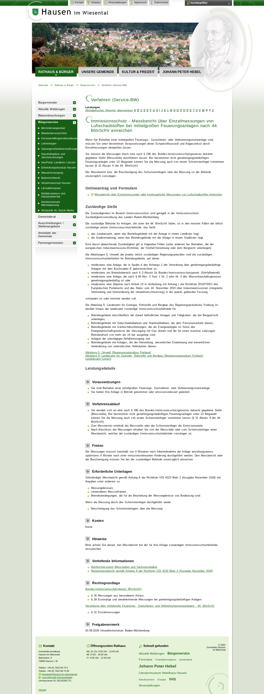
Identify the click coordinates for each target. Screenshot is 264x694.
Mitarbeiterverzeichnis (54, 133)
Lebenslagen (49, 143)
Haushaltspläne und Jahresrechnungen (53, 156)
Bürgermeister (47, 102)
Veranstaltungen (117, 2)
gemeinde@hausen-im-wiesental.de (59, 674)
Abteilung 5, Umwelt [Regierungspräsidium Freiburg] (118, 352)
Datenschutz (161, 2)
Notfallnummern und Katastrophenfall (53, 195)
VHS (172, 679)
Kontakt (79, 2)
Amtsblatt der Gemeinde (47, 234)
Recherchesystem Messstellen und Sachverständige (124, 567)
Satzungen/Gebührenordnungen (59, 148)
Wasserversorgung (52, 172)
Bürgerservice (87, 85)
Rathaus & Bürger (56, 72)
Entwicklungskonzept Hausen (58, 167)
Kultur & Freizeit (138, 72)
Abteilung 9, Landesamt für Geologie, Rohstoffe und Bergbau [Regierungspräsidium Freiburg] (144, 355)
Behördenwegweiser (53, 128)
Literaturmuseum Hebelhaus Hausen (163, 672)
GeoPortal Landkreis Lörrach (58, 162)
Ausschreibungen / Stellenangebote (51, 225)
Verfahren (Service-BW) (114, 85)
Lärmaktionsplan (51, 188)
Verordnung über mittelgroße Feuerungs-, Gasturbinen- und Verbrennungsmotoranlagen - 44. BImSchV (149, 606)
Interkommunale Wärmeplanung (50, 204)
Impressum (140, 2)
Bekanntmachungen (51, 115)
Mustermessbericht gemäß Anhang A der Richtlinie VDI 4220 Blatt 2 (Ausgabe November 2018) (152, 571)
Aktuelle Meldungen (51, 109)
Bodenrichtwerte (50, 177)
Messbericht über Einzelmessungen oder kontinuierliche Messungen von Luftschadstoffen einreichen (158, 194)
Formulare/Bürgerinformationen (59, 138)
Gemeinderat (47, 216)
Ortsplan (96, 2)
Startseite (43, 85)
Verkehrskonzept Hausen (56, 183)
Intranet (42, 690)
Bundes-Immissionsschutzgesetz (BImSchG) (113, 589)
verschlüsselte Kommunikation (57, 677)
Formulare (145, 659)
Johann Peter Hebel (182, 72)
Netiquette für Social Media (57, 210)
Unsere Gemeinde (97, 72)
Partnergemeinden (50, 242)
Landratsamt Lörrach (98, 358)
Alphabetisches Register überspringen (109, 110)
